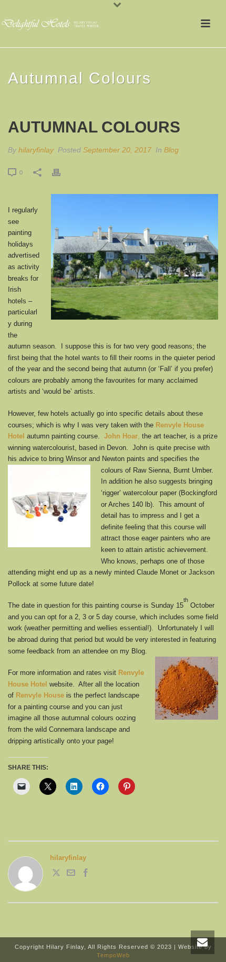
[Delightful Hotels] (52, 23)
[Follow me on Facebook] (85, 874)
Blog (171, 150)
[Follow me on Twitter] (56, 874)
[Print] (61, 172)
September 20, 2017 (117, 150)
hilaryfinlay (36, 150)
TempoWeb (113, 955)
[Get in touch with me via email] (71, 874)
